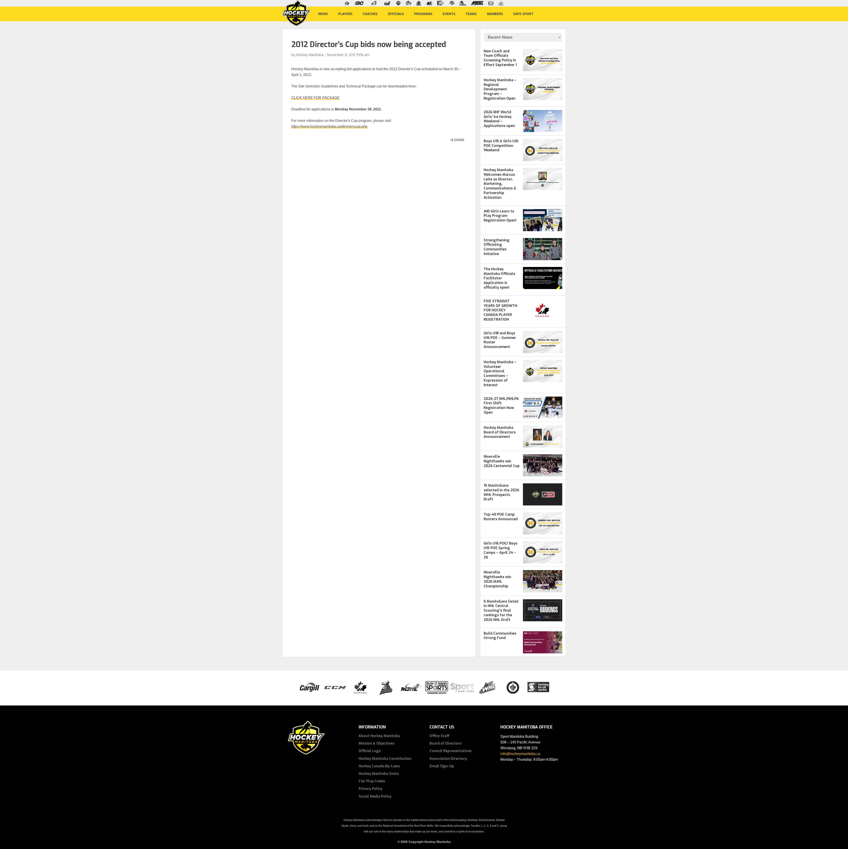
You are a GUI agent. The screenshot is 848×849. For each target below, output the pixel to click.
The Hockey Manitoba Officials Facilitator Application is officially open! (499, 278)
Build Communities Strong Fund (500, 635)
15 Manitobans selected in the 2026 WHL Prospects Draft (501, 492)
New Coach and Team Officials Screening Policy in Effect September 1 (500, 58)
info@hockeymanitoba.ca (520, 754)
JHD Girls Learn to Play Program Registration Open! (500, 216)
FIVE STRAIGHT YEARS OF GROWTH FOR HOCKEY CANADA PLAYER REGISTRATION (500, 310)
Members (495, 13)
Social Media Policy (375, 796)
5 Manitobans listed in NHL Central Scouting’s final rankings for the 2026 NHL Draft (501, 610)
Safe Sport (523, 13)
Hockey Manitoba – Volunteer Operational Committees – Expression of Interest (500, 373)
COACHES (370, 13)
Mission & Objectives (376, 743)
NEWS (323, 13)
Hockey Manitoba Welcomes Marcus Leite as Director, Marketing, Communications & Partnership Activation (500, 184)
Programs (423, 13)
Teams (471, 13)
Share (458, 140)
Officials (396, 13)
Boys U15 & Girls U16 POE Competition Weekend (501, 146)
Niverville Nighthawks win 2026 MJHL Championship (497, 579)
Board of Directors (446, 743)
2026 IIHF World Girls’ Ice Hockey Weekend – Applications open (499, 119)
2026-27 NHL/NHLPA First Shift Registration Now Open (501, 405)
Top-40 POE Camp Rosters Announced (501, 516)
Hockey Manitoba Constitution (385, 758)
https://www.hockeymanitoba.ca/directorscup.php (329, 126)
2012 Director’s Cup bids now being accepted (368, 44)
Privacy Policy (370, 788)
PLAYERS (345, 13)
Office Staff (440, 736)
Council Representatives (451, 751)
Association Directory (448, 758)
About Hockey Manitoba (379, 736)
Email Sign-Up (442, 766)
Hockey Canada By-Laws (379, 766)
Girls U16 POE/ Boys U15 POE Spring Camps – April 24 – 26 (500, 550)
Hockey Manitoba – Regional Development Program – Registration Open (500, 89)
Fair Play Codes (372, 781)
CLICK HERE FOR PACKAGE (315, 98)
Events (449, 13)
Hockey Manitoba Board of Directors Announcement (500, 432)
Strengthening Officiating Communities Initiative (496, 247)
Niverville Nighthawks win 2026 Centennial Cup (502, 461)
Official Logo (370, 751)
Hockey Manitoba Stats (379, 773)
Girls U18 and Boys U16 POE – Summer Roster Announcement (500, 340)
